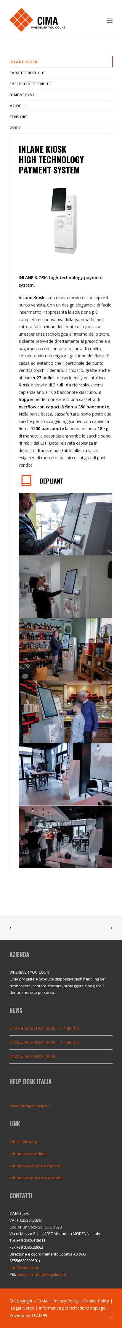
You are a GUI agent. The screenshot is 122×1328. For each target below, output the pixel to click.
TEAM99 (39, 1315)
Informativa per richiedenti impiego (72, 1308)
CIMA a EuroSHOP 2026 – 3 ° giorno (44, 1028)
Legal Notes (22, 1308)
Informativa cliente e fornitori (35, 1165)
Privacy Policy (65, 1301)
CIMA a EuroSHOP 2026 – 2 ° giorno (44, 1042)
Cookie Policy (96, 1301)
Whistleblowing (23, 1141)
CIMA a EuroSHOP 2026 (32, 1056)
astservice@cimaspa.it (29, 1105)
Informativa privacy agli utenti (35, 1177)
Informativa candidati (28, 1153)
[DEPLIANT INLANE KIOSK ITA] (27, 484)
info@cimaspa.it (23, 1267)
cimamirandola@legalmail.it (41, 1274)
